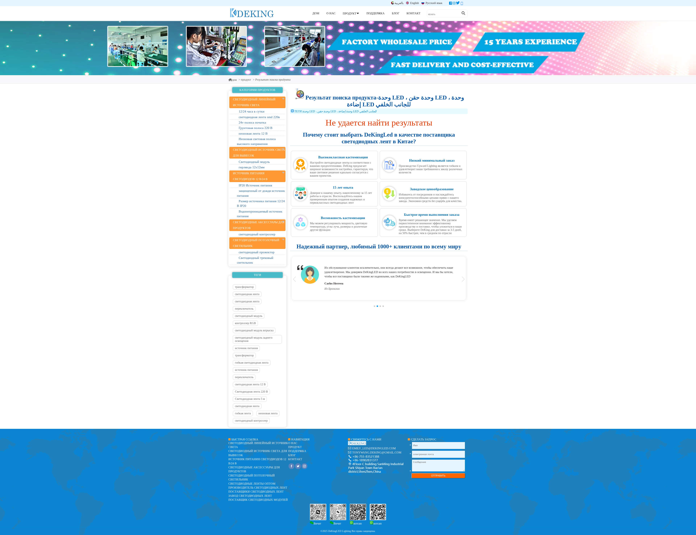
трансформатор (244, 286)
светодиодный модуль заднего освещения (253, 339)
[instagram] (454, 3)
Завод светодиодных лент (250, 495)
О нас (292, 443)
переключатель (244, 308)
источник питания (246, 348)
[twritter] (458, 3)
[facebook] (450, 3)
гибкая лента (243, 413)
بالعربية (399, 3)
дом (234, 79)
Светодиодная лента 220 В (251, 391)
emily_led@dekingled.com (374, 448)
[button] (374, 306)
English (414, 3)
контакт (295, 459)
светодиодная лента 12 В (250, 384)
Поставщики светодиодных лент (256, 491)
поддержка (297, 451)
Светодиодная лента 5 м (250, 398)
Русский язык (433, 3)
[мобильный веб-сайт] (462, 3)
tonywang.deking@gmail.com (376, 452)
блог (292, 455)
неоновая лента (267, 413)
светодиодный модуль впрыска (254, 330)
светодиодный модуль (248, 315)
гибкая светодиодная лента (251, 362)
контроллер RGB (245, 323)
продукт (246, 79)
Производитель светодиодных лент (257, 487)
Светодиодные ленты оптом (251, 483)
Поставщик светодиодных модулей (258, 499)
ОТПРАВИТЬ (438, 475)
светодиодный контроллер (251, 420)
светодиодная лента (247, 294)
